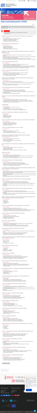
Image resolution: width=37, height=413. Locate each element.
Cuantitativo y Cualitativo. (8, 249)
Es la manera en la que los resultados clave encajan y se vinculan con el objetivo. (17, 157)
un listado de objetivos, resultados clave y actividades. (13, 108)
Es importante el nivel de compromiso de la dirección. (13, 81)
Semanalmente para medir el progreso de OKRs (12, 295)
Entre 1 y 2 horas (6, 240)
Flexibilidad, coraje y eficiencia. (8, 218)
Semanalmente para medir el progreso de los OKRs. (12, 357)
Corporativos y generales (7, 46)
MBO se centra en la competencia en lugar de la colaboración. (14, 334)
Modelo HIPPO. (6, 272)
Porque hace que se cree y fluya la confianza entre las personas (14, 163)
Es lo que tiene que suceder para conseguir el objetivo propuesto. (15, 74)
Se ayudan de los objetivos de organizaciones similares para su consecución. (17, 210)
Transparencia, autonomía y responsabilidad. (11, 216)
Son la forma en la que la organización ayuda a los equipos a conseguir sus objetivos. (18, 155)
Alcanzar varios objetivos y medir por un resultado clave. (13, 320)
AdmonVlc (5, 370)
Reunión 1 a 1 (5, 200)
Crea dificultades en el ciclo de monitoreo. (10, 343)
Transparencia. (5, 326)
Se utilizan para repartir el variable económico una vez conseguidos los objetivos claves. (19, 209)
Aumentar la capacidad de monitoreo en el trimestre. (12, 305)
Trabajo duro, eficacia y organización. (9, 215)
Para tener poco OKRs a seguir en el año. (10, 304)
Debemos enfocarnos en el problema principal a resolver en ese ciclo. (15, 265)
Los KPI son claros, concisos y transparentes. (11, 102)
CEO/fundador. (6, 278)
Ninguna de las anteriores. (8, 290)
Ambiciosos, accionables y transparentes (10, 39)
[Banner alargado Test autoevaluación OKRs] (18, 19)
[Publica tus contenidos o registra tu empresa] (30, 1)
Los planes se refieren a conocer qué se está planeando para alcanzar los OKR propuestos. (19, 193)
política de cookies (28, 383)
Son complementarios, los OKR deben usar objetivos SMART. (14, 286)
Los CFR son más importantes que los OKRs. (11, 138)
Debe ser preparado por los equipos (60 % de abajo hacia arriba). (14, 281)
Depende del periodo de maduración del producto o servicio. (14, 132)
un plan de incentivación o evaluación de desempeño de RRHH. (14, 109)
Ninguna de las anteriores (8, 352)
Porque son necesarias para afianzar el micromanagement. (13, 162)
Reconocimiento (6, 202)
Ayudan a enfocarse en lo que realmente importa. (12, 208)
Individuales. (5, 114)
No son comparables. (7, 141)
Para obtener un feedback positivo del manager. (12, 165)
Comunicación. (6, 328)
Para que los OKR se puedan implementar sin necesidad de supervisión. (16, 164)
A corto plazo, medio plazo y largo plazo (10, 48)
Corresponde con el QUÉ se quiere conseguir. (11, 73)
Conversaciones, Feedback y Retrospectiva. (11, 156)
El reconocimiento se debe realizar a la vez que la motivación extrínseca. (16, 182)
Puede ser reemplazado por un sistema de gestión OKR (13, 258)
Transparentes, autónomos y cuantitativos (10, 41)
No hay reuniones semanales (8, 243)
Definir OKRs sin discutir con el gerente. (10, 349)
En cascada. (5, 327)
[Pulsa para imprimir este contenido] (33, 24)
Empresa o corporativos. (7, 116)
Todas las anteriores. (6, 273)
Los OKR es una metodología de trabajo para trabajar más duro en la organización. (18, 223)
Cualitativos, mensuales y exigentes (9, 40)
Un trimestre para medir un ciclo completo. (11, 130)
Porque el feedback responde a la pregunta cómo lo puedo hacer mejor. (16, 176)
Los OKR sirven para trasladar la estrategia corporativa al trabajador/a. (15, 225)
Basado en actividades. (7, 250)
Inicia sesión (6, 31)
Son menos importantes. (7, 139)
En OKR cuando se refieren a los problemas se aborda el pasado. (14, 190)
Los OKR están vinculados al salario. (9, 224)
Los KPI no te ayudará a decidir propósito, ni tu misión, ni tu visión (15, 99)
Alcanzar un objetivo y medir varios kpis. (10, 318)
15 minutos (5, 242)
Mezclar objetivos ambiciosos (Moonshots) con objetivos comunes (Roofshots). (17, 350)
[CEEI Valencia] (9, 7)
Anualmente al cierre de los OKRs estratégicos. (11, 296)
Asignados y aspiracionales (8, 47)
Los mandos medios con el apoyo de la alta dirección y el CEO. (14, 280)
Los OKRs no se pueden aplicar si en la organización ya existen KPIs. (15, 232)
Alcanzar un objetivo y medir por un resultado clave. (12, 319)
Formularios (8, 369)
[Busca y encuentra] (31, 1)
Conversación (5, 201)
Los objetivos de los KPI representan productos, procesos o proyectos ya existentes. (18, 101)
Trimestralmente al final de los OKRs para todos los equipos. (14, 297)
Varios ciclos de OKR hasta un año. (9, 131)
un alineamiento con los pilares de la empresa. (11, 93)
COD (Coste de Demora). (7, 271)
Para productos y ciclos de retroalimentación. (11, 312)
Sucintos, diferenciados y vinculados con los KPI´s (12, 38)
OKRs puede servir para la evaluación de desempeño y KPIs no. (14, 233)
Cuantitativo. (5, 248)
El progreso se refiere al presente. (9, 194)
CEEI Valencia (3, 369)
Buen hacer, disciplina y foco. (8, 217)
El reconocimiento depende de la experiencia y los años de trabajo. (15, 181)
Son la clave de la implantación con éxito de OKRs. (12, 140)
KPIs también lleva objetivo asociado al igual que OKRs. (13, 234)
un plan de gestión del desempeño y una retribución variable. (14, 90)
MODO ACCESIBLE (21, 0)
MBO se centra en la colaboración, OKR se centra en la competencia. (15, 333)
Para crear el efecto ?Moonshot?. (9, 303)
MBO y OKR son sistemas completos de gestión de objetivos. (14, 335)
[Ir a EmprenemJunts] (11, 1)
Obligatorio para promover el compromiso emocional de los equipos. (15, 256)
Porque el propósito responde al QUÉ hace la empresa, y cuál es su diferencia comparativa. (19, 59)
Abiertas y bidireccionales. (8, 149)
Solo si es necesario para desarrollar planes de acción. (12, 298)
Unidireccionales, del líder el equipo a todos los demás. (13, 147)
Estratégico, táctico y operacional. (9, 310)
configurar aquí (32, 386)
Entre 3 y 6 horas (6, 241)
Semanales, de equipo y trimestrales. (10, 124)
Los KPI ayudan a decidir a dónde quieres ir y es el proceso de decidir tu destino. (17, 100)
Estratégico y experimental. (8, 311)
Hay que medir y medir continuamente (10, 84)
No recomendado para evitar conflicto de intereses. (12, 255)
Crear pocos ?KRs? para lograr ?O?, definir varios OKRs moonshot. (15, 351)
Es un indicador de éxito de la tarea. (9, 75)
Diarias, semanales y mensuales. (9, 122)
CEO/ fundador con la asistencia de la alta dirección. (12, 279)
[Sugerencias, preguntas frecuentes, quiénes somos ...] (28, 1)
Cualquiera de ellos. (6, 117)
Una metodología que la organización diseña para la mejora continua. (15, 64)
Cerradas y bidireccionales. (8, 148)
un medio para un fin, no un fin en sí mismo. (11, 107)
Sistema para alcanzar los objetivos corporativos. (12, 65)
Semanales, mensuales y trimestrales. (10, 123)
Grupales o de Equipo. (7, 115)
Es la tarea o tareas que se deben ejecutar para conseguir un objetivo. (15, 72)
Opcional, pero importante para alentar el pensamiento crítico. (14, 257)
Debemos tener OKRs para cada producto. (11, 263)
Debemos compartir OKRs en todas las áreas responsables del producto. (16, 264)
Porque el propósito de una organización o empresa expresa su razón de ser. (17, 58)
